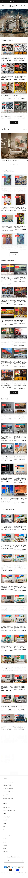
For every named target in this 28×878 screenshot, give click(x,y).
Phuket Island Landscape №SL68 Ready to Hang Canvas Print (7, 567)
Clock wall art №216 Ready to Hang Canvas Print (7, 77)
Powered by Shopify (16, 872)
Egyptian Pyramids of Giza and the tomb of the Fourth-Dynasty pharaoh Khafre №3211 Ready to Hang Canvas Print (20, 479)
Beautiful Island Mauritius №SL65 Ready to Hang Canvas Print (20, 587)
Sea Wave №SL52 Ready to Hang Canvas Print (7, 727)
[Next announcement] (25, 1)
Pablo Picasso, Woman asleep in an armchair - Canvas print (7, 208)
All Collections (6, 817)
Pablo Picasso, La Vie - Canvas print (20, 247)
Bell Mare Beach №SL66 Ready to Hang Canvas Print (7, 587)
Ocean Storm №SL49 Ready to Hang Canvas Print (20, 747)
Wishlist (5, 848)
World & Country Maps (8, 798)
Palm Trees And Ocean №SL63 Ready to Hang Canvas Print (20, 607)
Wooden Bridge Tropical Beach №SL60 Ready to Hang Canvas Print (7, 647)
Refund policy (23, 872)
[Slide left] (10, 164)
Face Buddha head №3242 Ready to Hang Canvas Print (6, 416)
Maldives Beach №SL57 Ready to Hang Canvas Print (20, 668)
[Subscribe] (22, 860)
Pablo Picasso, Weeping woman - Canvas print (20, 227)
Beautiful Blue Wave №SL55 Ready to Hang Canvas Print (19, 687)
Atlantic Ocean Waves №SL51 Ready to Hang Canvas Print (20, 727)
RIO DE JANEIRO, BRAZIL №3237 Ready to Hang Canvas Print (7, 499)
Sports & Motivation (7, 795)
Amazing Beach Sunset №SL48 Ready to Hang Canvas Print (7, 767)
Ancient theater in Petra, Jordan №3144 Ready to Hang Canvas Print (20, 499)
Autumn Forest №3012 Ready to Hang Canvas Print (7, 341)
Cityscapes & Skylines (8, 791)
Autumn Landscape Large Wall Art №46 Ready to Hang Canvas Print (7, 321)
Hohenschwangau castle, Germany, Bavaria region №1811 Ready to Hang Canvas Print (7, 362)
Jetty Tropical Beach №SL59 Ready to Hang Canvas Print (19, 647)
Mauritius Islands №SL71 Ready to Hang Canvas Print (20, 527)
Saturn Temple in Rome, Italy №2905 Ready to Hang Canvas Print (20, 437)
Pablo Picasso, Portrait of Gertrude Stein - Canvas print (20, 208)
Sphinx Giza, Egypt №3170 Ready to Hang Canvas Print (19, 457)
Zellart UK (5, 851)
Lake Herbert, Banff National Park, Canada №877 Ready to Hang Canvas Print (20, 278)
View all (14, 122)
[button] (2, 6)
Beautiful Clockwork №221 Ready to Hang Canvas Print (19, 58)
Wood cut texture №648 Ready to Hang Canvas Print (20, 321)
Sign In (4, 842)
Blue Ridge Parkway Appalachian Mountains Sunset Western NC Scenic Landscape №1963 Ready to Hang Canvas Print (7, 280)
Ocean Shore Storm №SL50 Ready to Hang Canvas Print (6, 747)
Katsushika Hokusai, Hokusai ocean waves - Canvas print (19, 188)
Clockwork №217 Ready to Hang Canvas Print (7, 96)
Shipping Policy (6, 807)
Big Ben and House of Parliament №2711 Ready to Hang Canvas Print (6, 437)
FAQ (4, 826)
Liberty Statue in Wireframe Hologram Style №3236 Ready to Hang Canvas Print (7, 478)
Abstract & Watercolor (8, 782)
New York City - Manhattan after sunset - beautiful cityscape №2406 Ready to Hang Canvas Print (20, 384)
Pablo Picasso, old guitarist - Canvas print (6, 188)
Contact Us (5, 823)
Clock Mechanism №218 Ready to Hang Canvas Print (7, 58)
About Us (5, 820)
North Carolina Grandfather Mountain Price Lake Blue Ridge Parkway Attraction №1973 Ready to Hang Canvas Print (20, 363)
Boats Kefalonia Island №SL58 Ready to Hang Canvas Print (7, 668)
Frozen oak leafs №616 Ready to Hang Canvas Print (7, 301)
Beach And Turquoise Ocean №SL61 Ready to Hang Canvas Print (20, 627)
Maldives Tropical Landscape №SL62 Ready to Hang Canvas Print (7, 627)
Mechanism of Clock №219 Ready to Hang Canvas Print (6, 115)
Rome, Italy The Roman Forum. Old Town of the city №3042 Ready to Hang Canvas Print (20, 417)
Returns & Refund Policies (9, 810)
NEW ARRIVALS (14, 29)
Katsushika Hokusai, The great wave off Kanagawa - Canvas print (7, 227)
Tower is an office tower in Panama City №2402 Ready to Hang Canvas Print (7, 457)
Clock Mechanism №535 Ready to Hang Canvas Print (20, 77)
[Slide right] (17, 164)
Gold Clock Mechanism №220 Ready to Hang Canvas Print (20, 96)
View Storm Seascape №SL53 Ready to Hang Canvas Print (20, 707)
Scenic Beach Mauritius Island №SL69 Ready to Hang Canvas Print (20, 546)
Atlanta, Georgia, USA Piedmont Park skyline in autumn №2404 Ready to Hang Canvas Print (7, 384)
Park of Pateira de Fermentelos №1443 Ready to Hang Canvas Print (20, 342)
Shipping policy (22, 874)
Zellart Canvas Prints (8, 872)
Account (5, 845)
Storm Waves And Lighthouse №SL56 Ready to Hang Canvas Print (7, 687)
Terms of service (14, 874)
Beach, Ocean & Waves (8, 788)
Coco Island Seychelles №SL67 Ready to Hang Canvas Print (20, 566)
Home (4, 813)
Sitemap (5, 829)
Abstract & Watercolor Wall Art (9, 160)
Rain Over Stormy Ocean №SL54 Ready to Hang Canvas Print (7, 707)
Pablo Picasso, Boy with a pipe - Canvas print (7, 247)
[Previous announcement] (2, 1)
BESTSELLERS (14, 25)
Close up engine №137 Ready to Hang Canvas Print (20, 115)
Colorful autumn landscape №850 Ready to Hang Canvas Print (20, 301)
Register (5, 838)
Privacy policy (7, 874)
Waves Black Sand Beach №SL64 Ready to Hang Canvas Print (7, 607)
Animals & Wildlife (7, 785)
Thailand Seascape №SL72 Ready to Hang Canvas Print (6, 527)
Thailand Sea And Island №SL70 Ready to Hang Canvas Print (7, 546)
